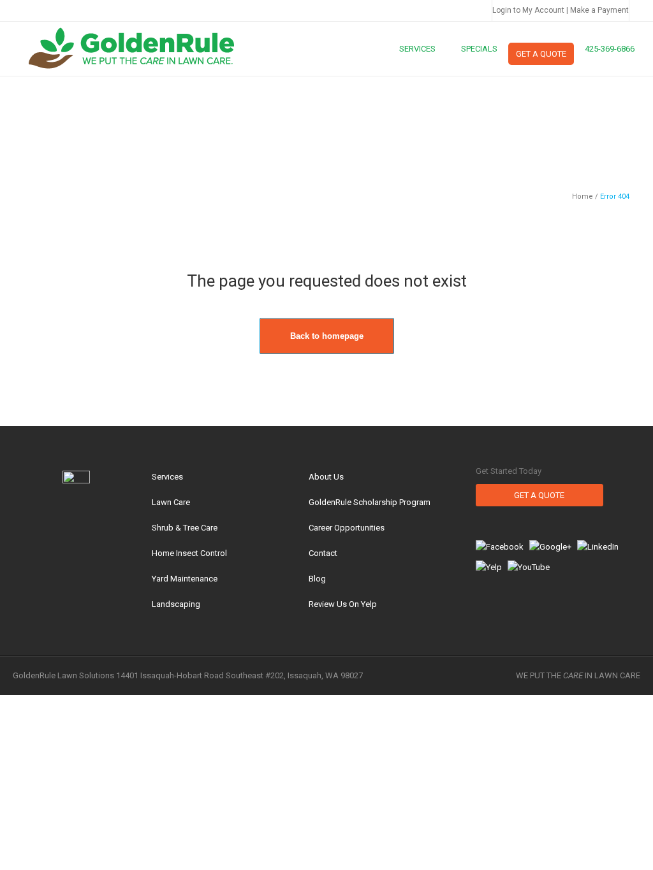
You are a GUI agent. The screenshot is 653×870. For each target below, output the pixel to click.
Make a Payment (599, 10)
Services (167, 476)
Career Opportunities (347, 527)
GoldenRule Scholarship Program (369, 502)
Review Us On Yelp (343, 604)
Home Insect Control (189, 553)
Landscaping (176, 604)
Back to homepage (326, 336)
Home (582, 196)
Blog (317, 578)
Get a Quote (539, 495)
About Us (326, 476)
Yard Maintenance (184, 578)
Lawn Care (171, 502)
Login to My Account (528, 10)
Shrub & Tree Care (184, 527)
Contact (323, 553)
